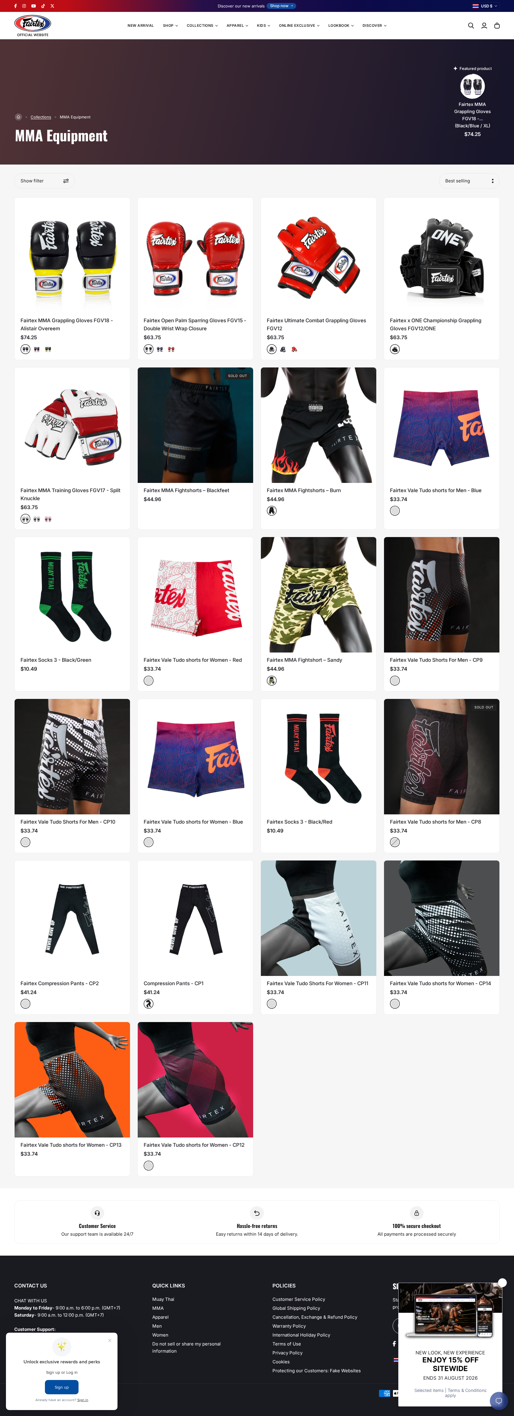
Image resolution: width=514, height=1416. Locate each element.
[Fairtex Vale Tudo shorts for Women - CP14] (441, 918)
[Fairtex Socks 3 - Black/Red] (318, 756)
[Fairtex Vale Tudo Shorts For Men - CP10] (72, 756)
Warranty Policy (289, 1326)
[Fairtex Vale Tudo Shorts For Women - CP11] (318, 918)
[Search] (471, 26)
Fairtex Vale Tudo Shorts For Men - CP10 (68, 822)
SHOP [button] (168, 25)
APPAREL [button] (235, 25)
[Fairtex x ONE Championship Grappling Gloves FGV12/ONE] (441, 255)
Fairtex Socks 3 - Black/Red (299, 822)
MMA (158, 1308)
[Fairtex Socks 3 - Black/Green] (72, 595)
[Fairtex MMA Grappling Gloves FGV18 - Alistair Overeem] (72, 255)
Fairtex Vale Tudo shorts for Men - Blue (436, 490)
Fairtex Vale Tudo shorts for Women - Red (193, 660)
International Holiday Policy (301, 1335)
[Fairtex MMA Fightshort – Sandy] (318, 595)
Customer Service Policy (298, 1299)
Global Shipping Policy (296, 1308)
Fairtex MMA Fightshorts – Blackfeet (186, 490)
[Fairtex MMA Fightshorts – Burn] (318, 425)
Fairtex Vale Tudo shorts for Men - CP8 (435, 822)
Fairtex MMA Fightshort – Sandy (304, 660)
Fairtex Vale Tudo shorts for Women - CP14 (440, 983)
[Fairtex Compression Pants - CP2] (72, 918)
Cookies (281, 1362)
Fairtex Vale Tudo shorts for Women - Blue (193, 822)
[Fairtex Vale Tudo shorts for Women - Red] (195, 595)
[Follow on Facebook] (15, 6)
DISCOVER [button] (372, 25)
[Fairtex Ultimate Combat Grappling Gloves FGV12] (318, 255)
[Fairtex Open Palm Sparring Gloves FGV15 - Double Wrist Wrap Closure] (195, 255)
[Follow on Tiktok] (43, 6)
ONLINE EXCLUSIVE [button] (297, 25)
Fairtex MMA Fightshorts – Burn (304, 490)
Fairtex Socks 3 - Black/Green (56, 660)
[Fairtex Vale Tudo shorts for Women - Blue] (195, 756)
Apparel (160, 1317)
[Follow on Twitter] (52, 6)
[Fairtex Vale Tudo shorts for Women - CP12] (195, 1080)
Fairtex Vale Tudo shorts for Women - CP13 (71, 1145)
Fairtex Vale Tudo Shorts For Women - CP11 (317, 983)
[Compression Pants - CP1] (195, 918)
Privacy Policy (287, 1353)
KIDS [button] (261, 25)
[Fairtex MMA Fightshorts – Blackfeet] (195, 425)
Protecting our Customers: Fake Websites (316, 1370)
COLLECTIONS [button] (200, 25)
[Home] (18, 116)
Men (157, 1326)
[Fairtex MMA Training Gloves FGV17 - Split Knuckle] (72, 425)
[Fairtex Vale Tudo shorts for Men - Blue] (441, 425)
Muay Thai (163, 1299)
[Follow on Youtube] (33, 6)
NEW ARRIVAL (141, 25)
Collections (41, 117)
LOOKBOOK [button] (339, 25)
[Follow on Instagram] (24, 6)
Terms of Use (286, 1344)
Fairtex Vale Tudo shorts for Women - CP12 (194, 1145)
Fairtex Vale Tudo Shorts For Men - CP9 (436, 660)
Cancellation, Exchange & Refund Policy (314, 1317)
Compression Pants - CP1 (173, 983)
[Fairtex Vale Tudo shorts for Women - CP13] (72, 1080)
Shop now (279, 5)
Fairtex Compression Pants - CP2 (60, 983)
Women (160, 1335)
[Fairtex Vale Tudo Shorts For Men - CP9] (441, 595)
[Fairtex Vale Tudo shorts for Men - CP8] (441, 756)
